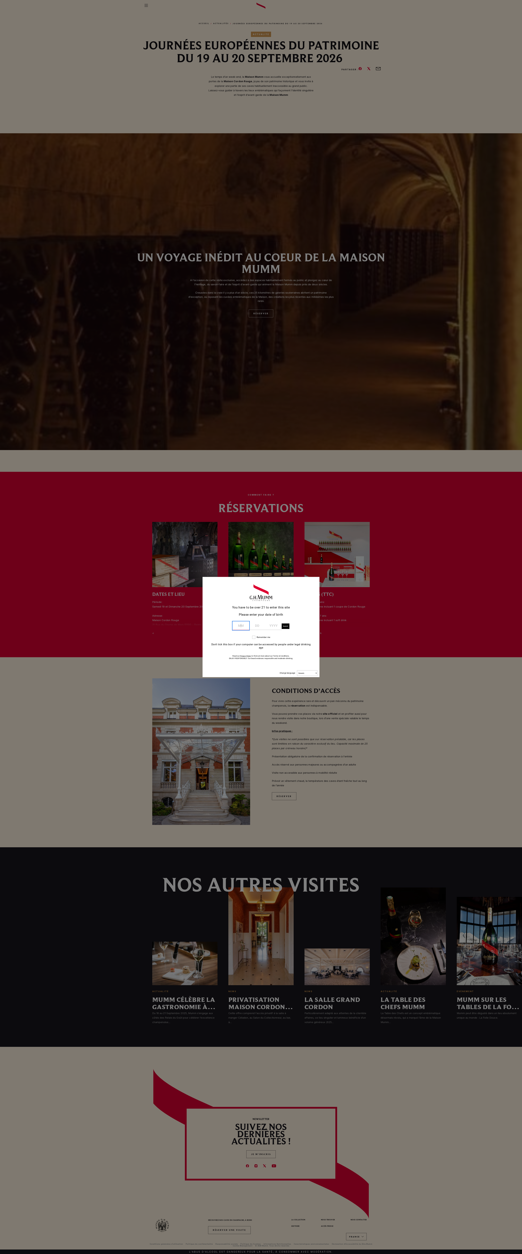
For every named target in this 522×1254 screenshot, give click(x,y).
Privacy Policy (245, 656)
